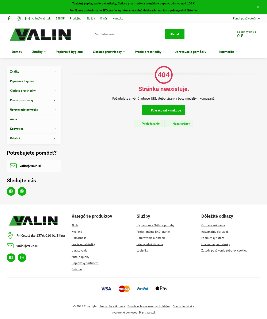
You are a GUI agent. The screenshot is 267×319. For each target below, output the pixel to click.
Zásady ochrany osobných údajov (148, 306)
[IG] (18, 18)
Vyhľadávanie (150, 123)
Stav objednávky (183, 306)
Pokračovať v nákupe (165, 110)
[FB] (10, 18)
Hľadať (174, 34)
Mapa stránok (181, 123)
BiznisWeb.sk (147, 312)
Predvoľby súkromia (112, 306)
